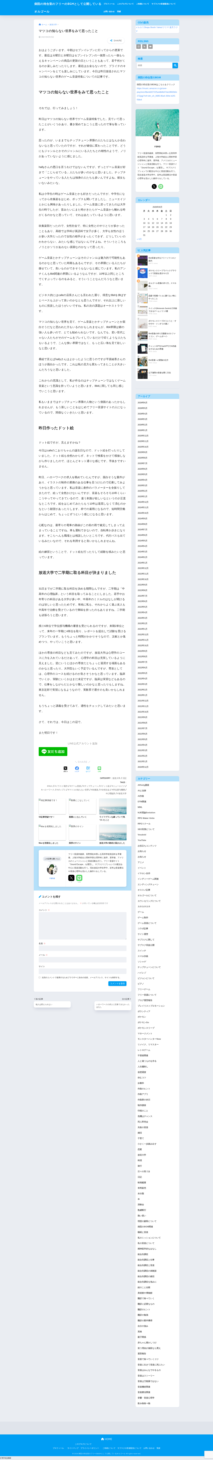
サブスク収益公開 (146, 945)
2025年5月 (142, 474)
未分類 (141, 1193)
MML (140, 807)
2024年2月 (142, 557)
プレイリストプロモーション (151, 1006)
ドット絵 (106, 786)
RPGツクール (144, 824)
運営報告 (142, 1353)
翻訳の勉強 (143, 1315)
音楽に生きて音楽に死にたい (151, 1365)
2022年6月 (142, 667)
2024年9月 (142, 518)
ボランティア (144, 1011)
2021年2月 (142, 756)
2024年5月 (142, 541)
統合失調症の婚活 (146, 1276)
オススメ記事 (144, 890)
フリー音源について (147, 995)
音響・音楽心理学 (146, 1398)
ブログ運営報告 (145, 1000)
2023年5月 (142, 607)
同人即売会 (143, 1122)
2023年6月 (142, 601)
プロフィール (109, 4)
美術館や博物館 (145, 1293)
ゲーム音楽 (76, 786)
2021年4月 (142, 745)
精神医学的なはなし (147, 1249)
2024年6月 (142, 535)
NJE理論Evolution (146, 812)
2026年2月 (142, 425)
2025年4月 (142, 480)
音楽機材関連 (144, 1387)
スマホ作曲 (143, 956)
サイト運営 (143, 934)
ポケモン (142, 1017)
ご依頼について (142, 4)
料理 (140, 1160)
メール (43, 955)
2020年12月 (143, 767)
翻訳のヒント (144, 1309)
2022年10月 (143, 645)
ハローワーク (48, 789)
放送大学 (116, 778)
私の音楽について (146, 1243)
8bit (50, 786)
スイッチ (142, 951)
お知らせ (142, 851)
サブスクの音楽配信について (164, 4)
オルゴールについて (147, 895)
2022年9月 (142, 651)
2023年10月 (143, 579)
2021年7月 (142, 728)
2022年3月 (142, 684)
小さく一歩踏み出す (147, 1144)
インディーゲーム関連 (148, 879)
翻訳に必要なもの (146, 1304)
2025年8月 (142, 458)
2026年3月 (142, 419)
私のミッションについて (149, 1238)
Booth (153, 27)
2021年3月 (142, 750)
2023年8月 (142, 590)
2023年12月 (143, 568)
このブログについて (125, 4)
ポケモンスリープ (146, 1028)
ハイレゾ (142, 973)
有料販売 (142, 1188)
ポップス (62, 789)
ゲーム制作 (143, 917)
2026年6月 (142, 403)
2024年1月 (142, 563)
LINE (79, 882)
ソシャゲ (142, 961)
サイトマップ (73, 1448)
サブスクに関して (146, 940)
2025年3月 (142, 485)
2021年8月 (142, 723)
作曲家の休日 (144, 1100)
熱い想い (142, 1216)
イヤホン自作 (144, 873)
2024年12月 (143, 502)
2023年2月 (142, 623)
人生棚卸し (143, 1066)
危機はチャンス (145, 1116)
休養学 (141, 1083)
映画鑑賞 (142, 1182)
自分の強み (143, 1326)
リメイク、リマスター (148, 1044)
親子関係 (142, 1337)
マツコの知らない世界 (79, 789)
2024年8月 (142, 524)
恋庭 (140, 1149)
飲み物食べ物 (144, 1403)
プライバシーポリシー (89, 1448)
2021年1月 (142, 761)
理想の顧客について (147, 1221)
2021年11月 (143, 706)
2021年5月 (142, 739)
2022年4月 (142, 679)
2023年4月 (142, 612)
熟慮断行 (142, 1210)
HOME (108, 1439)
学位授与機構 (119, 789)
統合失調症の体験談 (147, 1271)
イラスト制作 (62, 786)
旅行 (140, 1166)
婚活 (140, 1133)
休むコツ (142, 1077)
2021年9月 (142, 717)
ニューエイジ (119, 786)
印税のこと (143, 1111)
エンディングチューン (148, 884)
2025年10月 (143, 447)
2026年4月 (142, 414)
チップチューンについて (149, 967)
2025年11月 (143, 441)
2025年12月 (143, 436)
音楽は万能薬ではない (148, 1381)
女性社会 (106, 789)
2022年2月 (142, 690)
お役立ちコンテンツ (147, 846)
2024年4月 (142, 546)
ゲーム (141, 912)
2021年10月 (143, 712)
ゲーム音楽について (147, 923)
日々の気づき (144, 1171)
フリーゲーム (144, 989)
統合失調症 (143, 1254)
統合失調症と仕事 (146, 1260)
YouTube (142, 840)
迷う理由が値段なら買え (149, 1348)
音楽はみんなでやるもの (149, 1370)
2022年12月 (143, 634)
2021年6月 (142, 734)
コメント (44, 910)
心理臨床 (111, 793)
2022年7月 (142, 662)
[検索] (175, 65)
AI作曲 (141, 796)
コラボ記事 (143, 928)
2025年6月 (142, 469)
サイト (42, 966)
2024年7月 (142, 530)
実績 (119, 11)
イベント (142, 868)
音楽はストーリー (146, 1376)
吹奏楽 (95, 789)
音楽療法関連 (144, 1392)
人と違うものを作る (147, 1061)
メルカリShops (143, 27)
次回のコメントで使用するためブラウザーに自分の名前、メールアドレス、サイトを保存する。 (81, 977)
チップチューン (91, 786)
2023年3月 (142, 618)
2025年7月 (142, 463)
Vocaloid (142, 835)
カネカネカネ (144, 906)
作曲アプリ (143, 1094)
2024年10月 (143, 513)
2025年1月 (142, 496)
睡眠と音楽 (143, 1232)
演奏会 (141, 1204)
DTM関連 (142, 801)
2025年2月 (142, 491)
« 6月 (139, 239)
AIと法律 (142, 790)
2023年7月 (142, 596)
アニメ (141, 862)
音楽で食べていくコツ (148, 1359)
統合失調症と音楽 (146, 1265)
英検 (140, 1331)
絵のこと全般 (144, 1287)
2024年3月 (142, 552)
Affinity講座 (143, 785)
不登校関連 (143, 1055)
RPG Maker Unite (146, 818)
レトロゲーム (144, 1050)
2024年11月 (143, 507)
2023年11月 (143, 574)
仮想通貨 (142, 1072)
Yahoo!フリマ (162, 27)
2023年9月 (142, 585)
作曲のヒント (144, 1089)
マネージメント (145, 1033)
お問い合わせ (109, 11)
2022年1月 (142, 695)
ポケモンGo (143, 1022)
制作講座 (142, 1105)
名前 (42, 943)
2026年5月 (142, 408)
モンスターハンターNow (149, 1039)
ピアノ (141, 984)
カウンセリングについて (149, 901)
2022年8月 (142, 656)
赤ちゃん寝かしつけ (147, 1342)
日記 (124, 778)
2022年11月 (143, 640)
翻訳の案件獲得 (145, 1320)
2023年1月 (142, 629)
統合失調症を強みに (147, 1282)
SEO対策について (146, 829)
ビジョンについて (146, 978)
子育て (141, 1138)
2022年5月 (142, 673)
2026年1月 (142, 430)
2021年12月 (143, 701)
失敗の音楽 (143, 1127)
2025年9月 (142, 452)
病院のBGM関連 (145, 1226)
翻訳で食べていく (146, 1298)
